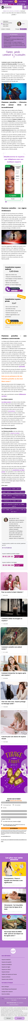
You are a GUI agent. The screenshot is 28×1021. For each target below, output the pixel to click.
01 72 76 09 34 (6, 548)
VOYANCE (16, 11)
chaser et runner (14, 433)
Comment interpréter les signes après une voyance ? (13, 674)
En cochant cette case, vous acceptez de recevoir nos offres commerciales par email (14, 825)
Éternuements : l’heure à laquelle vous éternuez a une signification (13, 880)
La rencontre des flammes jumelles (11, 488)
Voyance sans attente (7, 979)
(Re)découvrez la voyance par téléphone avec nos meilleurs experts (13, 40)
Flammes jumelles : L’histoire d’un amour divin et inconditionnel (14, 37)
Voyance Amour (6, 972)
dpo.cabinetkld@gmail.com (6, 836)
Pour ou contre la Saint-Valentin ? (12, 592)
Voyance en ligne (6, 967)
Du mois (4, 807)
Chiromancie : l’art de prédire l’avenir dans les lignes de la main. (13, 907)
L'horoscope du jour (7, 805)
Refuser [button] (9, 1018)
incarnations (11, 411)
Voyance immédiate (7, 964)
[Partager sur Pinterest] (22, 29)
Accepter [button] (19, 1018)
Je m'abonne (14, 828)
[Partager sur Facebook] (21, 29)
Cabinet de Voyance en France (9, 974)
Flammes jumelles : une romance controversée (14, 43)
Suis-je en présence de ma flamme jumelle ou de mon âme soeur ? (14, 46)
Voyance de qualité (6, 962)
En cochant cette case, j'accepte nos (12, 821)
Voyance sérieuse (6, 977)
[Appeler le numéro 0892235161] (7, 4)
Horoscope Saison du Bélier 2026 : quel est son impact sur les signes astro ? (13, 933)
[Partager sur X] (24, 29)
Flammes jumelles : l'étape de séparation (13, 492)
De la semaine (17, 805)
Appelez (13, 195)
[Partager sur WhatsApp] (26, 29)
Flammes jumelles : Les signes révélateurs (13, 42)
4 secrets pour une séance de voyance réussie (13, 737)
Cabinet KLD (6, 11)
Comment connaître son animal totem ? (11, 648)
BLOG (11, 11)
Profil (12, 199)
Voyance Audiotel (6, 959)
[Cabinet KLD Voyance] (6, 7)
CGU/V (19, 821)
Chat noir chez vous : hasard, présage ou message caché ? (13, 702)
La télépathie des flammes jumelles (11, 500)
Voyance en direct (6, 969)
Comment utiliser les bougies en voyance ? (11, 619)
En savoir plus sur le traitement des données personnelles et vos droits (14, 840)
